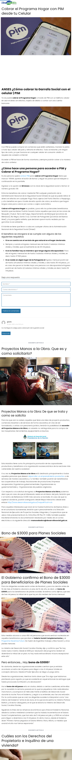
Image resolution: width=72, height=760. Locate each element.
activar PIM (25, 176)
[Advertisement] (36, 70)
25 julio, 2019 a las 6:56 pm (15, 324)
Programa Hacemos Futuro (13, 641)
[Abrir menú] (68, 2)
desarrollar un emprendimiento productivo (46, 476)
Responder (6, 333)
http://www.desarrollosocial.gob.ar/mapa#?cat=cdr (30, 502)
